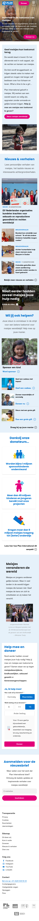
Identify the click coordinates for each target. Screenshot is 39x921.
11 (19, 707)
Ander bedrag (19, 713)
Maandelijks (27, 697)
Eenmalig (12, 697)
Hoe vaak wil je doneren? (14, 692)
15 (30, 707)
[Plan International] (7, 3)
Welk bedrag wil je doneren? (15, 703)
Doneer (19, 744)
